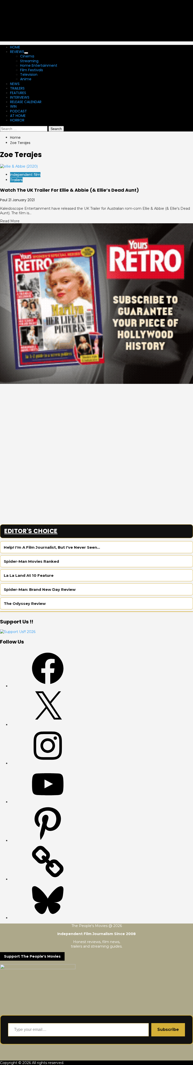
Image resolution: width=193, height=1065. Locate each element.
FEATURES (18, 92)
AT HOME (18, 115)
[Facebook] (47, 686)
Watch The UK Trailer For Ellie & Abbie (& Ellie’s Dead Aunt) (69, 190)
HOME (15, 47)
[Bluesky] (47, 917)
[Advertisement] (96, 419)
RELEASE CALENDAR (25, 101)
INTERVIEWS (19, 97)
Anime (25, 79)
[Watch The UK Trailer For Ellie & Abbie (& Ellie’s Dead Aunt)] (19, 166)
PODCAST (18, 111)
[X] (47, 724)
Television (28, 74)
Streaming (29, 60)
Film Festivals (31, 70)
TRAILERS (17, 88)
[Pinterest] (47, 840)
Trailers (16, 179)
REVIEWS (17, 51)
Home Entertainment (38, 65)
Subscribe (168, 1029)
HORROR (17, 120)
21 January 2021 (21, 199)
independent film (25, 174)
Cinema (27, 56)
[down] (26, 53)
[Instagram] (47, 763)
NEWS (15, 83)
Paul (4, 199)
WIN (13, 106)
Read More (10, 221)
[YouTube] (47, 802)
